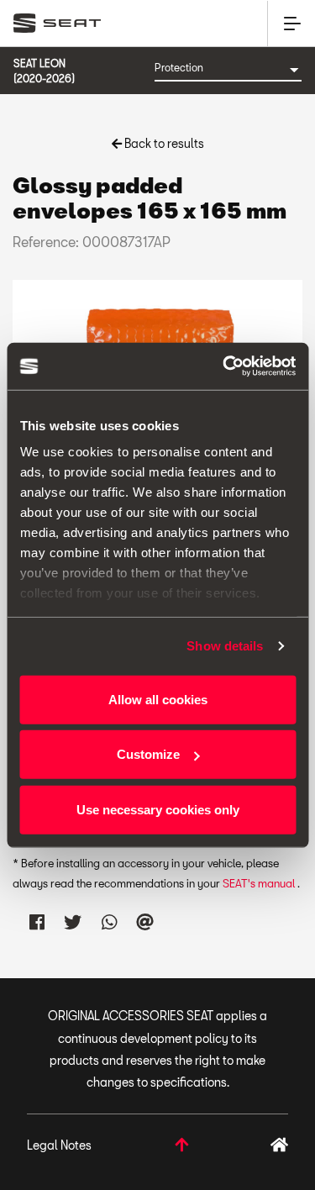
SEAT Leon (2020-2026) (44, 70)
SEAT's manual (260, 883)
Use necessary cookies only (157, 809)
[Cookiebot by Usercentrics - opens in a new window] (224, 366)
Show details (224, 646)
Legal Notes (59, 1145)
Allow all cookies (157, 699)
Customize (148, 754)
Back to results (163, 143)
